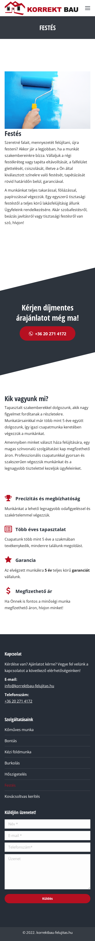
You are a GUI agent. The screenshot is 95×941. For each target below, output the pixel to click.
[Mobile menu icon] (87, 8)
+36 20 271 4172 (18, 701)
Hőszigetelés (16, 774)
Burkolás (12, 763)
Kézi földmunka (18, 751)
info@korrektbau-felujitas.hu (29, 685)
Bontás (11, 740)
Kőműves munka (19, 729)
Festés (10, 785)
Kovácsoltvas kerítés (22, 796)
